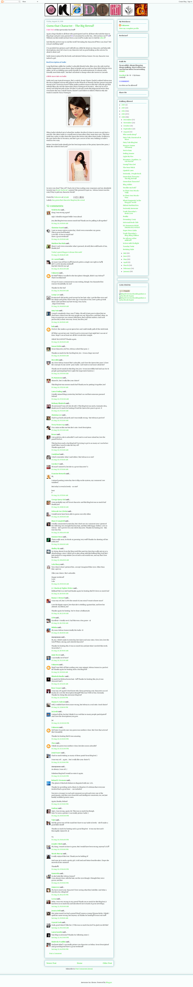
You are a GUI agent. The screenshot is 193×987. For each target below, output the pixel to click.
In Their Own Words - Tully (131, 192)
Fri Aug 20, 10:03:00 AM (59, 594)
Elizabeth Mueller (58, 676)
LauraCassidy (56, 932)
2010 (123, 117)
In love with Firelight (131, 243)
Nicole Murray (56, 854)
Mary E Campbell (58, 521)
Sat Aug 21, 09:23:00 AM (60, 928)
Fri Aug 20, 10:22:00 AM (59, 613)
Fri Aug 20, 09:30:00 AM (60, 584)
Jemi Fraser (56, 753)
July (125, 253)
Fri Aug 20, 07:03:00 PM (59, 849)
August (126, 132)
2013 (123, 108)
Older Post (107, 963)
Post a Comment (55, 953)
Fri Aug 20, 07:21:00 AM (59, 411)
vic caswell (55, 259)
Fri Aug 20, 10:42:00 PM (59, 895)
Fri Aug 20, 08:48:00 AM (60, 560)
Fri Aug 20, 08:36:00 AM (60, 517)
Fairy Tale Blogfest (130, 142)
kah (52, 326)
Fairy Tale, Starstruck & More (132, 138)
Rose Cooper (56, 688)
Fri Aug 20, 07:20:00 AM (60, 399)
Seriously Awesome (130, 208)
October (126, 126)
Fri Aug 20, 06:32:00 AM (60, 269)
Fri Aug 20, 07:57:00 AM (59, 495)
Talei (53, 820)
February (127, 268)
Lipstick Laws (128, 170)
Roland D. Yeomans (58, 780)
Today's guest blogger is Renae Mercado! (66, 252)
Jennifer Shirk (56, 844)
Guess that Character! (131, 182)
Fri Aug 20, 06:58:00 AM (60, 356)
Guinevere (55, 887)
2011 (123, 114)
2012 (123, 111)
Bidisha (54, 627)
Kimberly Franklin (58, 942)
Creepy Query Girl (58, 500)
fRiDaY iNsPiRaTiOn (130, 205)
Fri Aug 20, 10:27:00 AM (59, 623)
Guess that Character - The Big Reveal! (131, 178)
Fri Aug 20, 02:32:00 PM (60, 749)
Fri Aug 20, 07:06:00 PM (60, 869)
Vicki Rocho (55, 210)
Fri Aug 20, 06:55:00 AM (59, 322)
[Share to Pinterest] (83, 197)
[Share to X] (79, 197)
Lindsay (54, 808)
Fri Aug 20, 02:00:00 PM (60, 723)
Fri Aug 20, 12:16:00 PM (59, 707)
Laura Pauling (56, 391)
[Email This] (74, 197)
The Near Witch (129, 167)
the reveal (81, 200)
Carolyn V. (55, 464)
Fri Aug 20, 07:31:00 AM (59, 460)
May (125, 259)
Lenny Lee (55, 295)
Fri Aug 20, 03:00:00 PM (60, 816)
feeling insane (128, 153)
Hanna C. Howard (58, 598)
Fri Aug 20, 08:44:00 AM (60, 533)
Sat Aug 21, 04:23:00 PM (60, 938)
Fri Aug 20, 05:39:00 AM (59, 239)
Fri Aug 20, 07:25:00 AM (59, 450)
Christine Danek (57, 228)
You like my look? (129, 188)
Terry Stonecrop (58, 425)
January (126, 271)
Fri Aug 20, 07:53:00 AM (59, 469)
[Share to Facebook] (81, 197)
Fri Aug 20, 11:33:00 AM (59, 672)
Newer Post (51, 963)
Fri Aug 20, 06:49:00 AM (60, 306)
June (125, 256)
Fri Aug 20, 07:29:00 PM (60, 883)
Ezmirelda (55, 873)
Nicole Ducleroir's (62, 190)
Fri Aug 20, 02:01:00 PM (60, 739)
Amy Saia (55, 311)
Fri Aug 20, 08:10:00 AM (59, 507)
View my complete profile (129, 28)
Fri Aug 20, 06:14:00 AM (59, 255)
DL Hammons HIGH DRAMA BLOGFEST (131, 226)
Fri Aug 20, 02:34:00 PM (60, 776)
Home (79, 963)
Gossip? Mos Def (129, 164)
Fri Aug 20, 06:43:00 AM (60, 291)
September (127, 129)
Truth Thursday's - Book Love (130, 212)
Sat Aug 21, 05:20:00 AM (60, 906)
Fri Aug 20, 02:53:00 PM (59, 804)
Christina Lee (56, 415)
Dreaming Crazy (129, 219)
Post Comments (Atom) (84, 969)
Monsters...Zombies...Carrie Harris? (132, 160)
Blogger (109, 982)
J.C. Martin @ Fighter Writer (62, 588)
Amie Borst (55, 655)
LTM (53, 618)
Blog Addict (127, 185)
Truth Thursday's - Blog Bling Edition (131, 234)
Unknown (55, 273)
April (125, 262)
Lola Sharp (55, 564)
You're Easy (127, 150)
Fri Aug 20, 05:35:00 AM (59, 223)
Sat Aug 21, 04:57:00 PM (59, 949)
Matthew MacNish (58, 243)
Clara (53, 743)
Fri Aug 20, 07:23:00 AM (59, 430)
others (102, 38)
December (127, 120)
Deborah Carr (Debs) (59, 511)
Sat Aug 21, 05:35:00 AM (59, 918)
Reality (125, 216)
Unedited (122, 75)
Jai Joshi (54, 712)
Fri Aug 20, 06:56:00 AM (60, 342)
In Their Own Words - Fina (131, 196)
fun (53, 200)
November (127, 123)
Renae (53, 434)
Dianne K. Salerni (58, 702)
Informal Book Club (130, 222)
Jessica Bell (55, 911)
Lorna (53, 899)
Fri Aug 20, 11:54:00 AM (59, 684)
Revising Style (128, 249)
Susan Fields (56, 346)
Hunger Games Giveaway (129, 146)
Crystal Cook (56, 922)
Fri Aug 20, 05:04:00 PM (60, 840)
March (126, 265)
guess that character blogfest (66, 200)
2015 (123, 105)
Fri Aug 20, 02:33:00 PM (59, 762)
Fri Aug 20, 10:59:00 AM (59, 651)
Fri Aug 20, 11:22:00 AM (59, 660)
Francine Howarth (58, 474)
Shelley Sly (55, 548)
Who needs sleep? (130, 135)
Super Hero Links (130, 230)
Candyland (55, 454)
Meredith (55, 360)
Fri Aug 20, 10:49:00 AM (59, 633)
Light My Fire (128, 156)
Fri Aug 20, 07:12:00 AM (59, 387)
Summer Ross (56, 537)
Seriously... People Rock (132, 174)
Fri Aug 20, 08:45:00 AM (59, 544)
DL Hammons (56, 378)
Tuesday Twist (128, 246)
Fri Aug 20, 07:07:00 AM (59, 374)
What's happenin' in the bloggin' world (132, 201)
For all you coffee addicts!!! (129, 239)
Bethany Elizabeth (58, 403)
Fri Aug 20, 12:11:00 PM (59, 698)
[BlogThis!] (76, 197)
